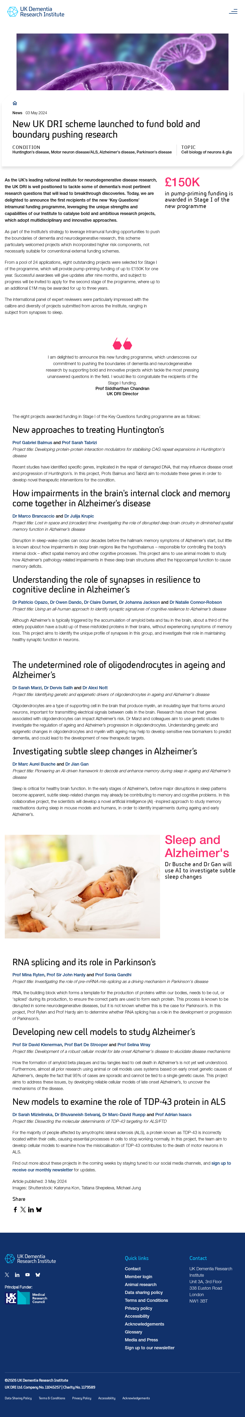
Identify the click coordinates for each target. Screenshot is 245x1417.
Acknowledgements (144, 1324)
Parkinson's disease (154, 153)
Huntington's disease (30, 153)
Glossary (133, 1332)
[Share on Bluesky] (39, 1209)
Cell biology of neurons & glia (206, 153)
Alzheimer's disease (117, 153)
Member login (138, 1277)
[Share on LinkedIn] (31, 1209)
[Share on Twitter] (23, 1209)
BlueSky (38, 1275)
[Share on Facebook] (15, 1209)
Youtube (27, 1275)
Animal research (140, 1285)
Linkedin (17, 1275)
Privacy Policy (81, 1398)
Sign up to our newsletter (149, 1348)
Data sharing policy (144, 1293)
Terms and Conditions (146, 1301)
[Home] (16, 103)
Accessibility (137, 1317)
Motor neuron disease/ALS (74, 153)
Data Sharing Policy (18, 1398)
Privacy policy (138, 1309)
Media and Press (141, 1340)
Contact (133, 1269)
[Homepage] (30, 1262)
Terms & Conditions (52, 1398)
